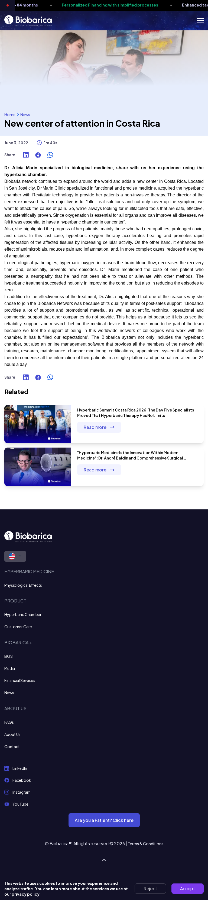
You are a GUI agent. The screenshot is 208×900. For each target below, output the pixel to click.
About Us (12, 734)
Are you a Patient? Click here (104, 820)
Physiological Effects (23, 585)
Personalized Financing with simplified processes (104, 4)
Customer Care (18, 626)
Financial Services (19, 680)
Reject (150, 888)
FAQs (9, 722)
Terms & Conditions (145, 843)
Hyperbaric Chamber (22, 614)
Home (9, 114)
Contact (12, 746)
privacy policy (25, 894)
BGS (8, 656)
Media (9, 668)
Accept (187, 888)
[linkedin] (26, 155)
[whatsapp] (50, 155)
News (25, 114)
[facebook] (38, 155)
